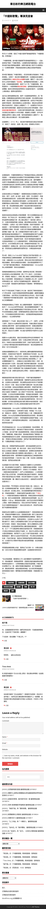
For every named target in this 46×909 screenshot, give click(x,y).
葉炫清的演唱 (21, 86)
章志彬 (16, 20)
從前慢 (19, 82)
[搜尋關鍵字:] (23, 777)
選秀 (12, 591)
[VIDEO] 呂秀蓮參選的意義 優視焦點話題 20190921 (19, 789)
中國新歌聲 (21, 583)
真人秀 (33, 587)
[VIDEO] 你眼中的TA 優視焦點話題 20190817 (17, 818)
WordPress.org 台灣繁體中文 (12, 898)
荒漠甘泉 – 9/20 (18, 868)
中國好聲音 (11, 583)
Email (4, 743)
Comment (5, 721)
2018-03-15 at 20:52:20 (10, 690)
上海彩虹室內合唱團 (18, 79)
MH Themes (35, 907)
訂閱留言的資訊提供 (9, 895)
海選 (25, 587)
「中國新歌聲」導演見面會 (21, 853)
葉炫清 (6, 591)
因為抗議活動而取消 (9, 110)
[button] (43, 10)
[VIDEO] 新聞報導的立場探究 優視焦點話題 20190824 (20, 814)
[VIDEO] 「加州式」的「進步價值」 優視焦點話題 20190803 (22, 827)
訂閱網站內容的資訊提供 (10, 891)
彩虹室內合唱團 (8, 587)
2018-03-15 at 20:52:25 (10, 650)
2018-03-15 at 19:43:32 (8, 669)
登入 (3, 888)
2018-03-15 (7, 20)
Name (4, 737)
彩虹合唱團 (31, 583)
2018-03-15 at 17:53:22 (8, 625)
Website (5, 749)
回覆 (5, 641)
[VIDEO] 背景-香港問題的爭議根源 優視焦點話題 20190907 (22, 805)
